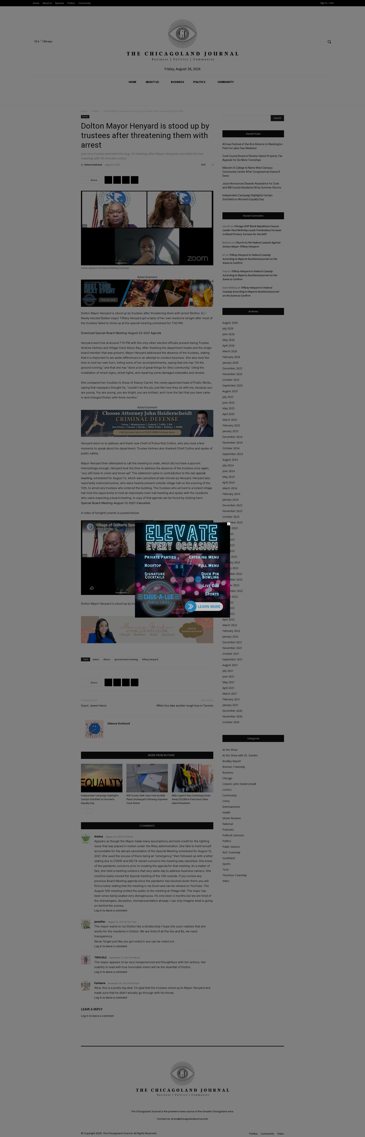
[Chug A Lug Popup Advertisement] (182, 616)
